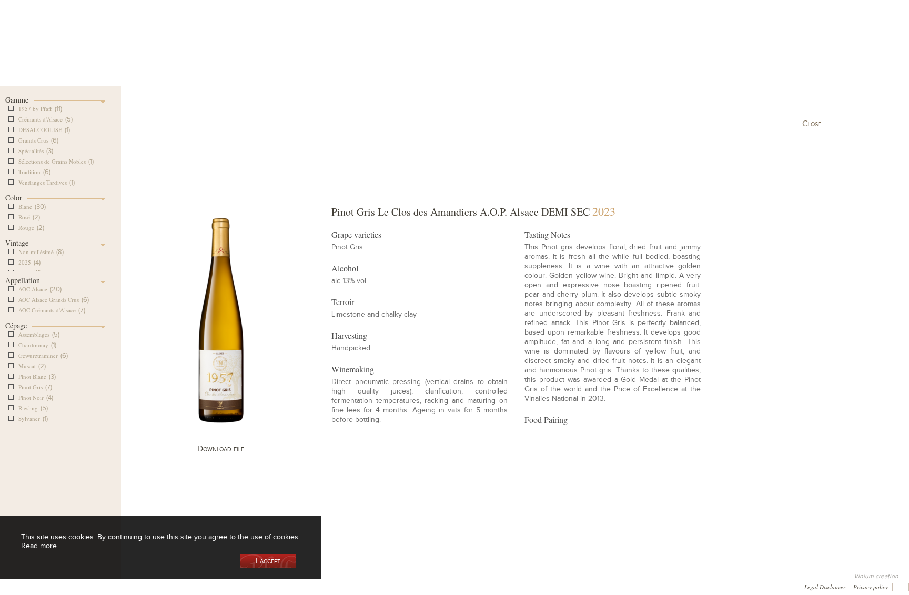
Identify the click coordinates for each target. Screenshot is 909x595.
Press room (206, 585)
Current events (721, 54)
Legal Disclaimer (824, 586)
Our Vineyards (347, 54)
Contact (247, 585)
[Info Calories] (10, 585)
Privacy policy (870, 586)
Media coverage (94, 585)
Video (326, 585)
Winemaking (566, 54)
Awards (47, 585)
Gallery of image (153, 585)
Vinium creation (876, 576)
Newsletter (287, 585)
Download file (220, 448)
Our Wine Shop (270, 54)
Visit (644, 54)
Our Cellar (192, 54)
